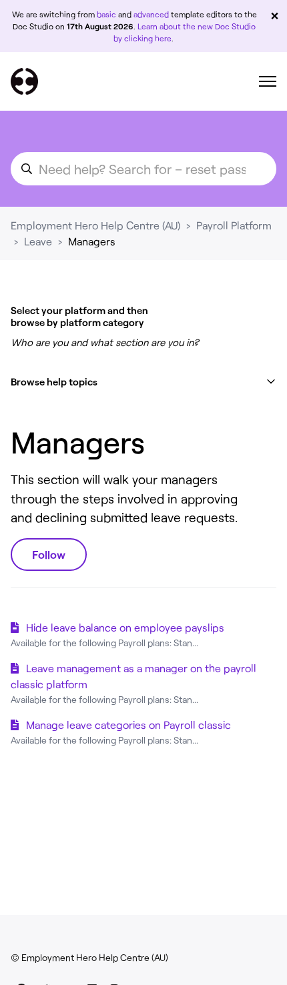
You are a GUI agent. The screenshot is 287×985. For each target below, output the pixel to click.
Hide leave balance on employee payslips (125, 627)
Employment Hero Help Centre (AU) (95, 225)
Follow (48, 554)
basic (106, 14)
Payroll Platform (234, 225)
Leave (38, 241)
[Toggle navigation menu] (268, 81)
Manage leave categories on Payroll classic (128, 724)
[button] (143, 381)
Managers (91, 241)
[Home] (24, 81)
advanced (151, 14)
